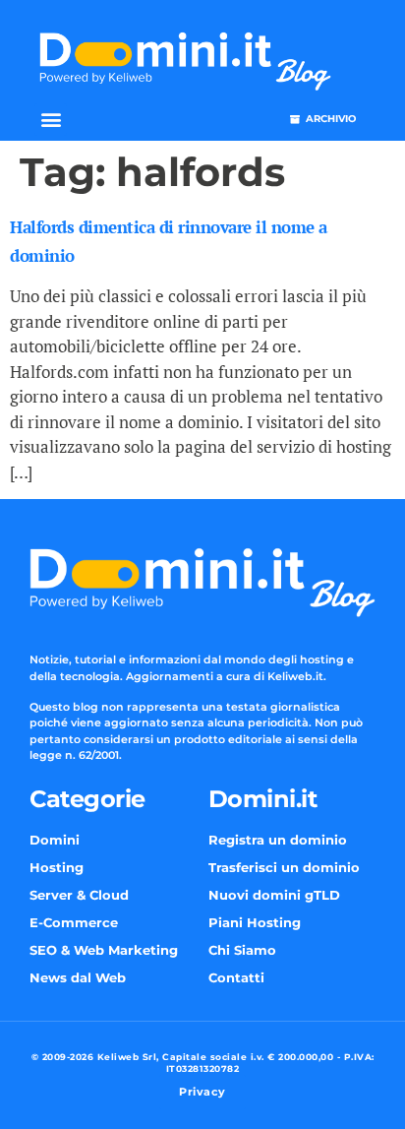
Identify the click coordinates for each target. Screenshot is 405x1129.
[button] (50, 119)
